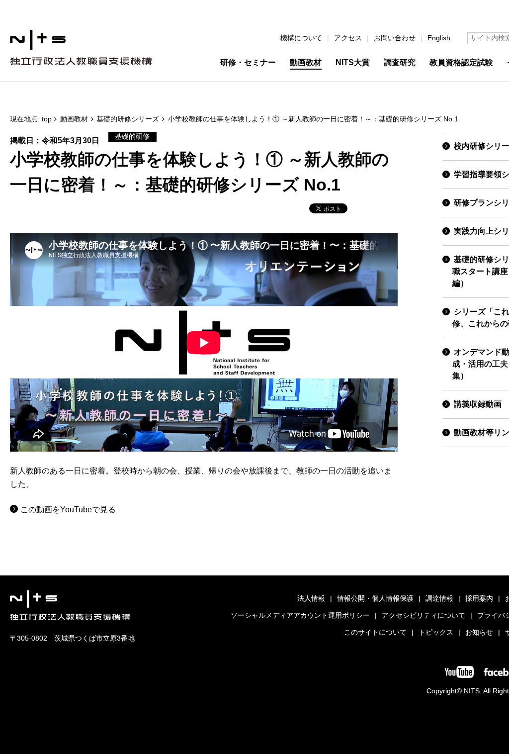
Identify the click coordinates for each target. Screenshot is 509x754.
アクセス (348, 38)
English (438, 38)
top (47, 119)
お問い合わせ (395, 38)
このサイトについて (375, 632)
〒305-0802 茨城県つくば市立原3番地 (72, 638)
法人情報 (311, 598)
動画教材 (306, 62)
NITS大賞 (353, 62)
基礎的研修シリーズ (127, 119)
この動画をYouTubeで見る (68, 509)
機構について (301, 38)
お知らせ (479, 632)
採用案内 (479, 598)
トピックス (436, 632)
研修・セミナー (248, 62)
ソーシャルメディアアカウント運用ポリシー (300, 615)
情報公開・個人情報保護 (375, 598)
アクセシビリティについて (423, 615)
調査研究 (400, 62)
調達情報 (439, 598)
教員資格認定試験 (461, 62)
